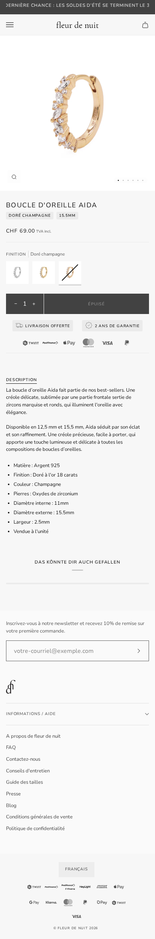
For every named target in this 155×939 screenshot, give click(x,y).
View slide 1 (118, 180)
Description (21, 380)
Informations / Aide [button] (31, 714)
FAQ (11, 747)
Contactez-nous (23, 759)
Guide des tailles (24, 782)
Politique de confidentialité (35, 828)
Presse (13, 793)
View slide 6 (142, 180)
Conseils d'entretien (28, 770)
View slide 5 (137, 180)
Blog (11, 805)
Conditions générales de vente (39, 816)
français (76, 869)
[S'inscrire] (132, 651)
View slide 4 (133, 180)
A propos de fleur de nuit (33, 736)
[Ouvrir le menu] (17, 24)
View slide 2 (123, 180)
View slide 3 (128, 180)
